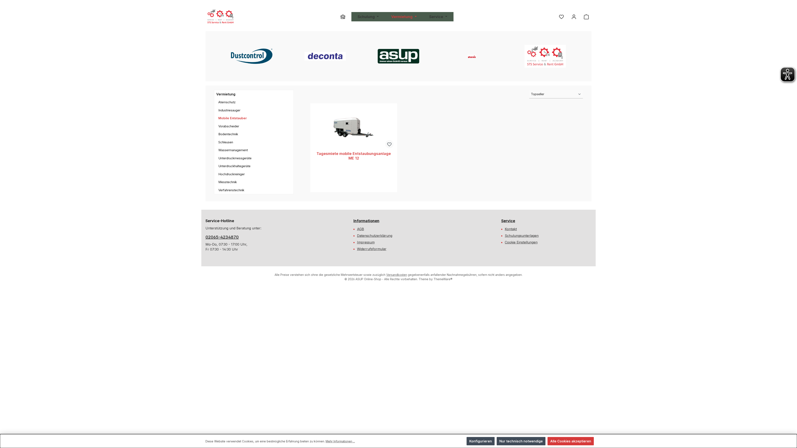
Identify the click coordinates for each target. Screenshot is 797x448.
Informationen (366, 221)
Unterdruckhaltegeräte (234, 166)
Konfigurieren (480, 441)
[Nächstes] (584, 56)
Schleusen (225, 142)
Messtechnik (227, 182)
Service (508, 221)
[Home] (346, 16)
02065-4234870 (222, 237)
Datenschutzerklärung (374, 236)
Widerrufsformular (371, 249)
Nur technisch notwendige (521, 441)
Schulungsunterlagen (522, 236)
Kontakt (511, 229)
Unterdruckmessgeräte (235, 158)
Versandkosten (396, 274)
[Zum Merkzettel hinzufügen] (389, 144)
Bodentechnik (228, 134)
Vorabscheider (228, 126)
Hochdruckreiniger (231, 174)
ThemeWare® (443, 279)
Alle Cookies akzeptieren (570, 441)
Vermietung (225, 94)
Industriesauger (229, 110)
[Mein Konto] (574, 16)
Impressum (366, 242)
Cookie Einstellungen (521, 242)
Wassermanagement (233, 150)
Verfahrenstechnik (231, 190)
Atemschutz (227, 102)
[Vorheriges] (213, 56)
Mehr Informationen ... (340, 441)
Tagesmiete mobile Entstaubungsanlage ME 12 (354, 155)
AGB (360, 229)
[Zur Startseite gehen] (220, 16)
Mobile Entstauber (232, 118)
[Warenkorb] (586, 16)
